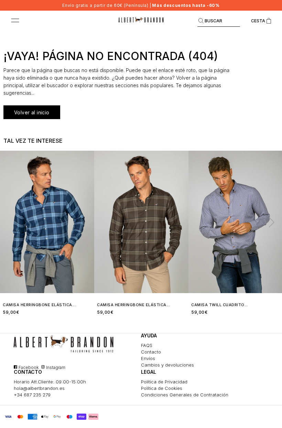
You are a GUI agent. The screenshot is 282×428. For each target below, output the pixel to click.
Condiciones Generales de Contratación (184, 394)
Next (268, 221)
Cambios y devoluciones (167, 365)
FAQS (146, 345)
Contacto (151, 352)
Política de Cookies (161, 388)
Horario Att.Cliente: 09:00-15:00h (50, 381)
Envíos (148, 358)
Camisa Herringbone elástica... (39, 304)
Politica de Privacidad (164, 381)
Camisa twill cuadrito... (219, 304)
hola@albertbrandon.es (39, 388)
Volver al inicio (32, 112)
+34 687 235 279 (32, 394)
